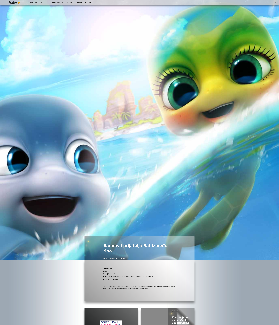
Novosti (88, 3)
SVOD (79, 3)
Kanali (33, 3)
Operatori (70, 3)
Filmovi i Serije (57, 3)
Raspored (44, 3)
